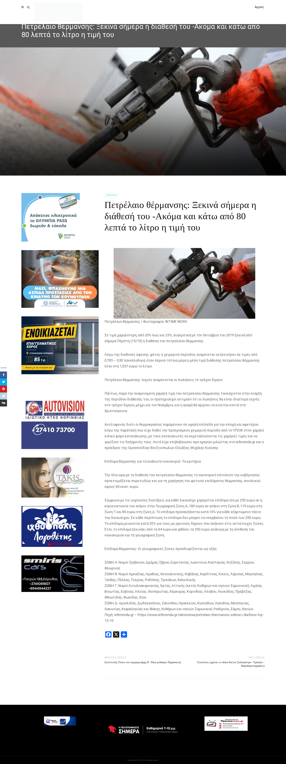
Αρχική (259, 7)
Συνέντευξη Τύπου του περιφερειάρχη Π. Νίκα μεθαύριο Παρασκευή (142, 662)
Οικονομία (111, 195)
